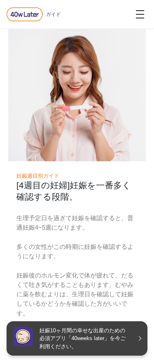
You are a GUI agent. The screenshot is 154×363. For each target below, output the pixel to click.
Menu (140, 14)
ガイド (53, 14)
